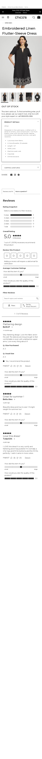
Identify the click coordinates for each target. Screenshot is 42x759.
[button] (39, 17)
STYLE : (6, 126)
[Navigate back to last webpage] (3, 23)
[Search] (33, 17)
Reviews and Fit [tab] (8, 191)
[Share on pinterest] (18, 175)
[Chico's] (21, 17)
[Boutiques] (8, 17)
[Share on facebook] (11, 175)
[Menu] (3, 17)
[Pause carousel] (40, 11)
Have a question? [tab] (21, 191)
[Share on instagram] (15, 175)
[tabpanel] (21, 339)
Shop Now (18, 12)
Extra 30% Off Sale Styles (21, 10)
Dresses (8, 23)
